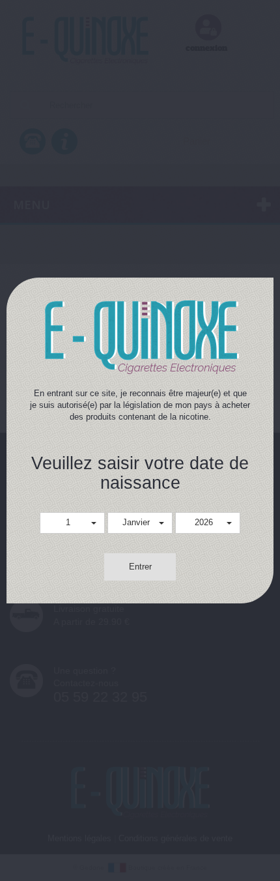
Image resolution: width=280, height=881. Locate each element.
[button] (72, 523)
